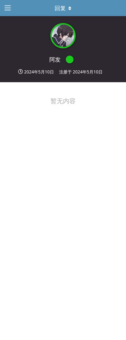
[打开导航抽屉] (7, 8)
